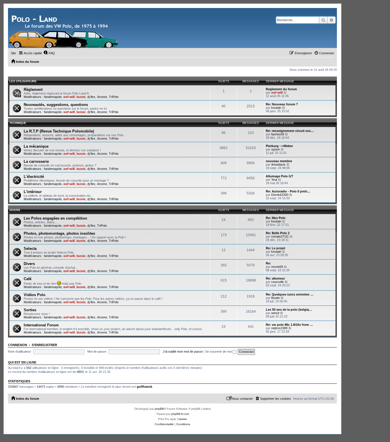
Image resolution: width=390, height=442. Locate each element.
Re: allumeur (275, 278)
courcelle (277, 282)
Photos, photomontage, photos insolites (59, 233)
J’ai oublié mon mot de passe (183, 351)
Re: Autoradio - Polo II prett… (288, 191)
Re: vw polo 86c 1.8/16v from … (289, 324)
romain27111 (280, 236)
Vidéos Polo (34, 295)
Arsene (102, 97)
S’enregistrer (44, 345)
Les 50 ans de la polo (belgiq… (289, 309)
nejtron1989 (279, 328)
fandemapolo (53, 97)
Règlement (33, 89)
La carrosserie (36, 161)
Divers (14, 210)
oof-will (69, 97)
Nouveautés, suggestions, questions (56, 105)
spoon (275, 149)
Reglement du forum (281, 89)
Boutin (275, 298)
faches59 (277, 134)
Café (27, 279)
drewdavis (278, 164)
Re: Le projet (275, 248)
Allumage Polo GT (279, 176)
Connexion (17, 345)
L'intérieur (33, 192)
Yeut (274, 179)
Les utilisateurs (23, 81)
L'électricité (34, 176)
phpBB (159, 408)
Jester (183, 419)
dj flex (91, 97)
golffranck (144, 386)
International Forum (41, 325)
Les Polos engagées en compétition (55, 218)
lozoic (81, 97)
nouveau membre (279, 161)
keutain (276, 107)
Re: (268, 263)
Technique (17, 122)
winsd (275, 313)
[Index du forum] (64, 28)
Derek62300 (279, 194)
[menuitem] (49, 53)
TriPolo (113, 97)
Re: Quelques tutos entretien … (289, 294)
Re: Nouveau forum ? (282, 104)
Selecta (30, 248)
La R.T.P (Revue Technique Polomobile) (59, 131)
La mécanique (36, 146)
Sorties (30, 310)
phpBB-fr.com (180, 413)
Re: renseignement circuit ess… (290, 130)
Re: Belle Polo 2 (278, 233)
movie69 (277, 266)
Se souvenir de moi (219, 351)
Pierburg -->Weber (279, 146)
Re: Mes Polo (276, 218)
